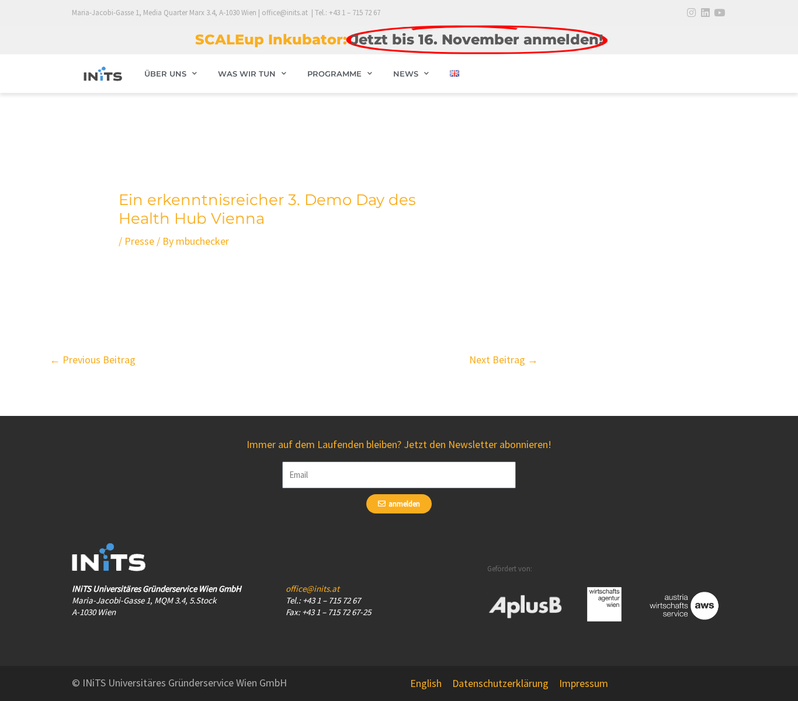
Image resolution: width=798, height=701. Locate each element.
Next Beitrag (503, 359)
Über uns (165, 73)
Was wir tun (247, 73)
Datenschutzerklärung (500, 683)
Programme (334, 73)
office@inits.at (312, 588)
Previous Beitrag (93, 359)
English (426, 683)
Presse (139, 241)
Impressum (583, 683)
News (405, 73)
